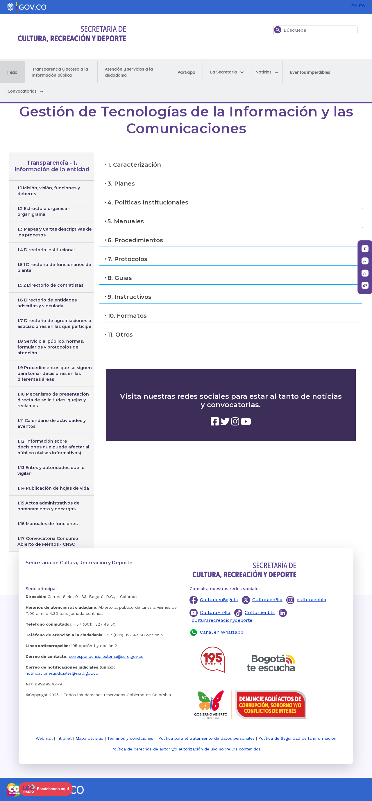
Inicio (12, 72)
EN (354, 5)
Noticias (263, 72)
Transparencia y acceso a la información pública (60, 72)
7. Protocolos (127, 259)
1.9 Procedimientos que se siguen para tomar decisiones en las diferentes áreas (54, 373)
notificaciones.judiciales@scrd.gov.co (62, 673)
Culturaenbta (260, 612)
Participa (186, 72)
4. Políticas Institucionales (148, 202)
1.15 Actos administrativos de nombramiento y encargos (48, 505)
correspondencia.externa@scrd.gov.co (106, 656)
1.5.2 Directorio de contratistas (50, 285)
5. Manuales (126, 221)
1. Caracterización (134, 164)
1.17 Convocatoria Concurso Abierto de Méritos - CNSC (47, 541)
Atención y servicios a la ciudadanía (129, 72)
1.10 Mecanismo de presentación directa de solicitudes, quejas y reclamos (53, 399)
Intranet (64, 738)
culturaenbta (311, 599)
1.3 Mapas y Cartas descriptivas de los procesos (54, 232)
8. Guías (120, 277)
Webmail (44, 738)
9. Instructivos (129, 296)
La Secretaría (223, 72)
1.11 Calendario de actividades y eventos (51, 423)
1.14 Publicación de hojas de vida (53, 488)
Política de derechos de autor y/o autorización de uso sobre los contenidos (186, 749)
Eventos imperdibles (310, 72)
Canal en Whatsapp (221, 632)
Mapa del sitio (89, 738)
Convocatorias (22, 91)
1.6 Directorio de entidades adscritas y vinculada (47, 302)
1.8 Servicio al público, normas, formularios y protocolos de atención (50, 347)
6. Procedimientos (135, 240)
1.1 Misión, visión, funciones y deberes (48, 190)
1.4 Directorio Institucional (46, 249)
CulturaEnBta (215, 612)
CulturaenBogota (219, 599)
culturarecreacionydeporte (222, 620)
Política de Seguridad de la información (297, 738)
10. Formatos (127, 315)
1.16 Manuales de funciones (47, 523)
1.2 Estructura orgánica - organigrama (43, 211)
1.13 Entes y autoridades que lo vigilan (51, 470)
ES (362, 5)
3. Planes (121, 183)
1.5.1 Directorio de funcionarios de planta (54, 267)
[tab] (231, 164)
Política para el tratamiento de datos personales (206, 738)
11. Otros (120, 334)
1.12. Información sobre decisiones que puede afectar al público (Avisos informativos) (53, 447)
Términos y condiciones (130, 738)
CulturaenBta (267, 599)
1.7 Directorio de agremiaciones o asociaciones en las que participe (54, 323)
